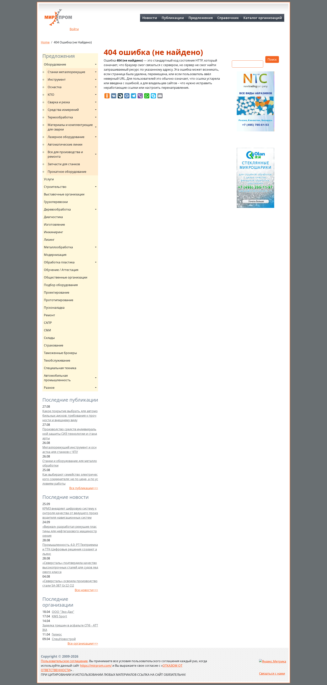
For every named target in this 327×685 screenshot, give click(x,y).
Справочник (228, 17)
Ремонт (49, 315)
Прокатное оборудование (67, 172)
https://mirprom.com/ (96, 665)
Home (45, 42)
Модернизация (55, 255)
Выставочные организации (64, 194)
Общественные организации (65, 277)
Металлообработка (58, 247)
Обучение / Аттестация (61, 270)
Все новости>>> (86, 590)
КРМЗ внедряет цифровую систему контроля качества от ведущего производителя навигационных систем (70, 513)
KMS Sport (59, 616)
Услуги (49, 179)
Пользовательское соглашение (64, 661)
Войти (74, 29)
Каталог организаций (262, 17)
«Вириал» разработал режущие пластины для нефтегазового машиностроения (69, 531)
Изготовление (54, 224)
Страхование (53, 345)
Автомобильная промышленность (57, 377)
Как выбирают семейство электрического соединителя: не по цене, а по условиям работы (70, 479)
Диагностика (53, 217)
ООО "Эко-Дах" (63, 612)
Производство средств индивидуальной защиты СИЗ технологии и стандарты (69, 433)
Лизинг (49, 240)
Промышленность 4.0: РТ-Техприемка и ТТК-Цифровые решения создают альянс (70, 549)
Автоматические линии (65, 144)
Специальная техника (60, 368)
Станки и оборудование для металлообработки (69, 463)
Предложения (200, 17)
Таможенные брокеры (60, 353)
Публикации (173, 17)
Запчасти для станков (64, 164)
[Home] (58, 19)
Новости (149, 17)
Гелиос (57, 634)
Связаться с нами (272, 673)
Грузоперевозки (56, 202)
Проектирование (56, 292)
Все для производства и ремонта (66, 154)
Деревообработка (57, 209)
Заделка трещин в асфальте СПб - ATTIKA (70, 627)
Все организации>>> (83, 643)
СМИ (47, 330)
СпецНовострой (64, 639)
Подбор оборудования (61, 285)
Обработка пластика (59, 262)
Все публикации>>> (83, 488)
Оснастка (55, 87)
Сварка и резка (59, 102)
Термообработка (60, 117)
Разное (49, 388)
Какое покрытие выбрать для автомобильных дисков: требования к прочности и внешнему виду (70, 415)
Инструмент (57, 79)
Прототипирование (58, 300)
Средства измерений (63, 110)
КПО (51, 95)
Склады (49, 338)
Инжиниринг (53, 232)
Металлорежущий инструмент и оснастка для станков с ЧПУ (69, 449)
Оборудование (55, 64)
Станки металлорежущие (66, 72)
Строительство (55, 187)
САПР (48, 323)
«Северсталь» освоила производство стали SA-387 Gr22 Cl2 (69, 583)
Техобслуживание (57, 360)
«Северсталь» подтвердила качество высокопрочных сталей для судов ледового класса (70, 567)
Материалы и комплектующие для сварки (70, 127)
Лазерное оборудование (66, 137)
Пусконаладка (54, 307)
